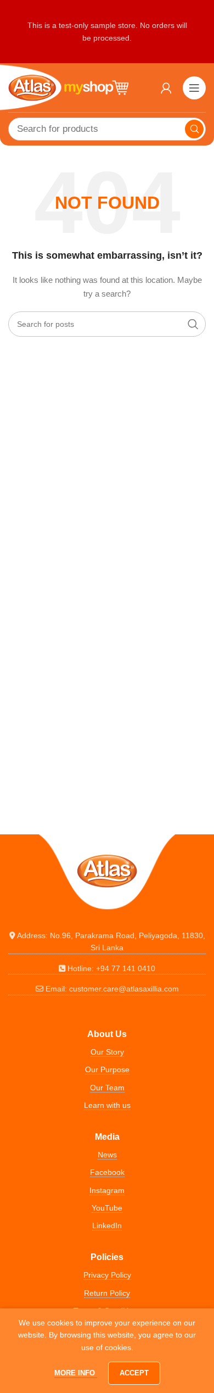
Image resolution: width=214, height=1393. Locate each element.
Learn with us (107, 1105)
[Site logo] (68, 86)
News (107, 1154)
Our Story (107, 1051)
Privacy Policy (107, 1275)
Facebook (107, 1172)
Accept (134, 1373)
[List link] (107, 941)
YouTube (107, 1207)
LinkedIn (107, 1225)
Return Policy (107, 1293)
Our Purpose (107, 1069)
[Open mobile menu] (194, 88)
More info (75, 1373)
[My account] (166, 88)
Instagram (107, 1190)
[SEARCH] (194, 129)
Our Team (107, 1087)
